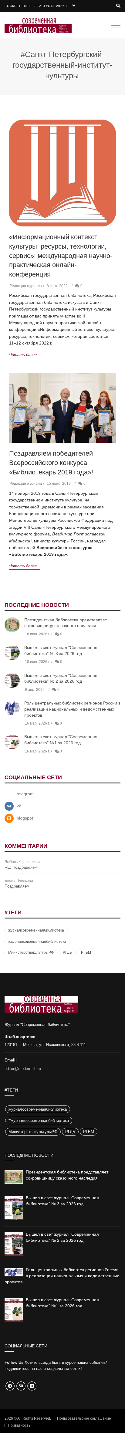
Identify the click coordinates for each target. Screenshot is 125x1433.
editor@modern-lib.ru (23, 1068)
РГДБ (67, 952)
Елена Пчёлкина (19, 880)
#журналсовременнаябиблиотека (37, 941)
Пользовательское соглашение (84, 1418)
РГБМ (86, 952)
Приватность (19, 1425)
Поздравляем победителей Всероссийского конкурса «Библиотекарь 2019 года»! (51, 463)
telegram (25, 793)
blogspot (25, 818)
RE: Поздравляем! (22, 867)
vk (19, 805)
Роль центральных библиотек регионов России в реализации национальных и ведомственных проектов (72, 709)
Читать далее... (24, 354)
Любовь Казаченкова (22, 862)
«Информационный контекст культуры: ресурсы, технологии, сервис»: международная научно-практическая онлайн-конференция (60, 255)
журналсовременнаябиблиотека (36, 930)
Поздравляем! (18, 886)
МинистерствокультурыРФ (31, 952)
